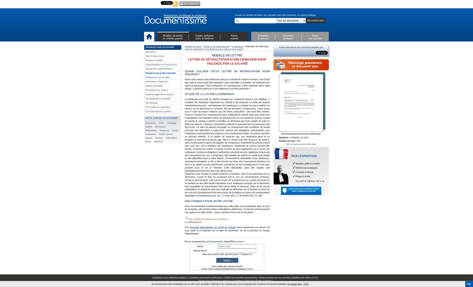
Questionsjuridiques (288, 37)
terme (148, 141)
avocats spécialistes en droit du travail (213, 227)
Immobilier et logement (156, 81)
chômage (171, 123)
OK (469, 284)
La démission (238, 46)
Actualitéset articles (263, 37)
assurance (150, 123)
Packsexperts (234, 37)
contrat (148, 127)
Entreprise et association (157, 77)
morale (148, 138)
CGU (306, 284)
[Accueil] (149, 37)
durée (175, 130)
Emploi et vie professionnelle (160, 73)
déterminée (151, 130)
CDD (161, 123)
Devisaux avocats (315, 37)
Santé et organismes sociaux (159, 94)
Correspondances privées (158, 111)
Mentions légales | (179, 277)
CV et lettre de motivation (158, 107)
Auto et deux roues (154, 56)
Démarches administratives (159, 69)
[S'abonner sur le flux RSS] (175, 6)
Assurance (150, 52)
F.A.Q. (315, 277)
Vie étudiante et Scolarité (158, 98)
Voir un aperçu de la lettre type (301, 144)
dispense (164, 130)
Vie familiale (151, 103)
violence (158, 141)
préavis (159, 138)
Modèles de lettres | (302, 277)
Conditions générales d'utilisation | (206, 277)
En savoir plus (294, 284)
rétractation (171, 138)
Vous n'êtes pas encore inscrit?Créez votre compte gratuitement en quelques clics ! (227, 267)
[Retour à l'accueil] (175, 19)
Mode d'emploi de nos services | (276, 277)
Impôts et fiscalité (154, 86)
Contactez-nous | (161, 277)
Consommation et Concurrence (161, 64)
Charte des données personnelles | (242, 277)
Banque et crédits (154, 60)
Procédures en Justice (156, 90)
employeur (150, 134)
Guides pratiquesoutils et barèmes (204, 37)
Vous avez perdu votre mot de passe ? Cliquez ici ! (227, 254)
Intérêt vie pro (166, 134)
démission (160, 127)
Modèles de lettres (193, 46)
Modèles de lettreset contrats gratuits (173, 37)
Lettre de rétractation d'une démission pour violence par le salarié (214, 49)
